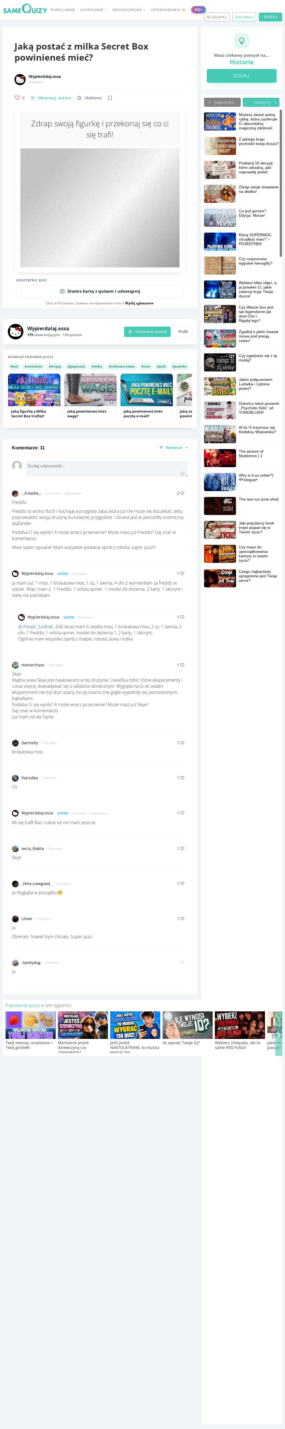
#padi (161, 366)
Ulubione (93, 97)
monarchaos (33, 664)
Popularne (63, 10)
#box (14, 366)
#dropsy (55, 366)
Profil (183, 331)
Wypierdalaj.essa (45, 76)
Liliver (27, 918)
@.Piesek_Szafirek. (36, 627)
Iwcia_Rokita (32, 848)
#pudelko (179, 366)
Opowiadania (168, 10)
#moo (145, 366)
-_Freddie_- (31, 493)
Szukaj (218, 17)
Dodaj (270, 17)
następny (263, 102)
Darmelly (29, 742)
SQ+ (198, 9)
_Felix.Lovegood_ (36, 883)
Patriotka (29, 777)
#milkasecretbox (122, 366)
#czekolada (33, 366)
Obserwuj (54, 97)
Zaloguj (244, 17)
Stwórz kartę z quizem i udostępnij (103, 291)
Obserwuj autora (151, 331)
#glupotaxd (76, 366)
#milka (97, 366)
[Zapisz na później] (110, 98)
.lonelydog (31, 962)
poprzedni (223, 102)
